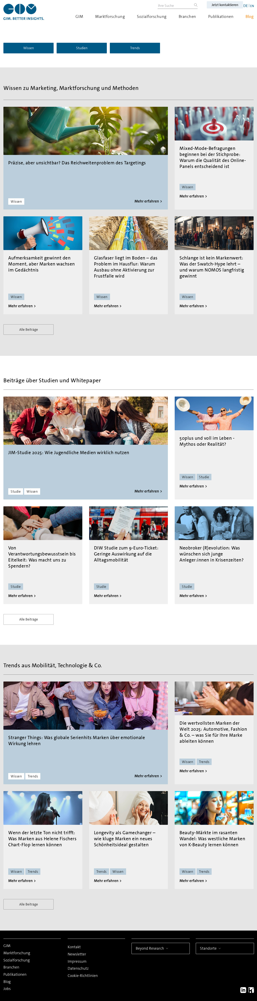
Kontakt (74, 946)
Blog (250, 16)
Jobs (7, 988)
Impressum (77, 961)
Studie (16, 491)
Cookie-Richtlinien (83, 975)
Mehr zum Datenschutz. (198, 957)
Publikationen (221, 16)
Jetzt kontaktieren (225, 5)
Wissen (28, 48)
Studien (82, 48)
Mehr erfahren (147, 201)
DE (245, 5)
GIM (79, 16)
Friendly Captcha (232, 939)
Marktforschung (110, 16)
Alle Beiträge (28, 329)
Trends (135, 48)
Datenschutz (78, 968)
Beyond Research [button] (150, 948)
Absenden (203, 972)
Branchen (187, 16)
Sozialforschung (152, 16)
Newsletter (77, 954)
